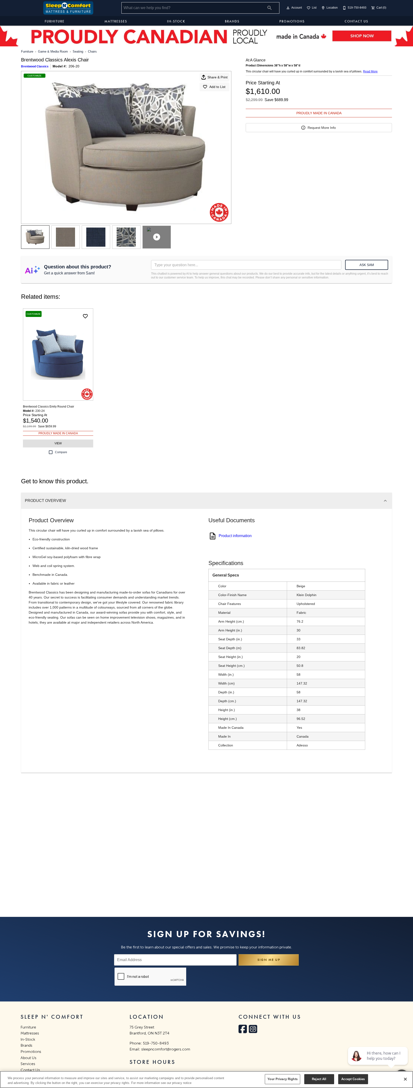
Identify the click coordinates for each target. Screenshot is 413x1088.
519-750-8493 (156, 1043)
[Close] (405, 1079)
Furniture (55, 21)
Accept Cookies (353, 1079)
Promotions (292, 21)
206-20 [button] (74, 66)
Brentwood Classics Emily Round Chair (48, 406)
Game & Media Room (53, 51)
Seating (78, 51)
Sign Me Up (268, 959)
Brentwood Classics (35, 66)
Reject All (319, 1079)
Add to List (217, 87)
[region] (206, 1079)
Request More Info (322, 128)
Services (28, 1063)
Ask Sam (366, 265)
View (58, 443)
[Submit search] (269, 8)
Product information (235, 536)
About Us (28, 1057)
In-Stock (176, 21)
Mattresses (115, 21)
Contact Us (356, 21)
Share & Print (217, 77)
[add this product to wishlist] (85, 316)
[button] (288, 8)
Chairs (92, 51)
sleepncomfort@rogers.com (165, 1049)
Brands (232, 21)
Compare (61, 452)
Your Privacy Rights (282, 1079)
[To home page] (68, 8)
